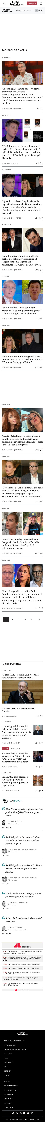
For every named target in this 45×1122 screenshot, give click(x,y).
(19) (42, 608)
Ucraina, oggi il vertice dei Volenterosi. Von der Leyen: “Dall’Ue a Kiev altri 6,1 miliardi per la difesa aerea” (16, 757)
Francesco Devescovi (18, 902)
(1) (42, 108)
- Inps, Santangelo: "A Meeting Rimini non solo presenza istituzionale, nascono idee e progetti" (22, 952)
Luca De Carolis (9, 716)
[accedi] (41, 3)
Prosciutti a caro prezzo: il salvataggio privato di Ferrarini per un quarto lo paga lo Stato (15, 781)
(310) (9, 827)
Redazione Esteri (10, 767)
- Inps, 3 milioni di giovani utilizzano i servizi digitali (21, 968)
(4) (9, 855)
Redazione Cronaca (11, 743)
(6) (9, 883)
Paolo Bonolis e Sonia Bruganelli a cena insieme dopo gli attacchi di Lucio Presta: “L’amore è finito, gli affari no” (22, 359)
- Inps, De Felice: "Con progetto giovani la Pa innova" (21, 964)
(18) (9, 908)
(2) (42, 790)
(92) (9, 933)
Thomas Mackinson (10, 791)
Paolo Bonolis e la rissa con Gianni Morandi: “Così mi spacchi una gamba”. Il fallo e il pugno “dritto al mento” (22, 310)
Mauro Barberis (15, 927)
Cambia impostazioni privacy (15, 1049)
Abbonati (32, 3)
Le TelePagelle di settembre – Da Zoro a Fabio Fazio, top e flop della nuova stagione (23, 868)
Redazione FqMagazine (12, 108)
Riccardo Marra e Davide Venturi (22, 849)
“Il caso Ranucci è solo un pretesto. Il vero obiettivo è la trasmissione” (20, 676)
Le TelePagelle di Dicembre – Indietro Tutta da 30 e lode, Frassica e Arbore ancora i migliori (22, 840)
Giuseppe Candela (10, 163)
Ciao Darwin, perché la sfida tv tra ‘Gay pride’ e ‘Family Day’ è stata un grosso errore (24, 812)
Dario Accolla (15, 821)
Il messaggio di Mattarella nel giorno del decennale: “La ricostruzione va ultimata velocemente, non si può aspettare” (16, 731)
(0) (42, 218)
